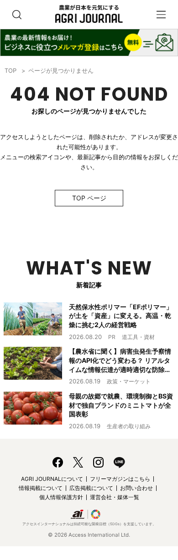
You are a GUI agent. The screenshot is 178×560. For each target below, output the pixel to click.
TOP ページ (89, 198)
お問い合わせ (136, 488)
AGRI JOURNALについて (52, 478)
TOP (10, 70)
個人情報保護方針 (61, 497)
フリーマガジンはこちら (120, 478)
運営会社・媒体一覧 (114, 497)
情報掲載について (41, 488)
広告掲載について (91, 488)
